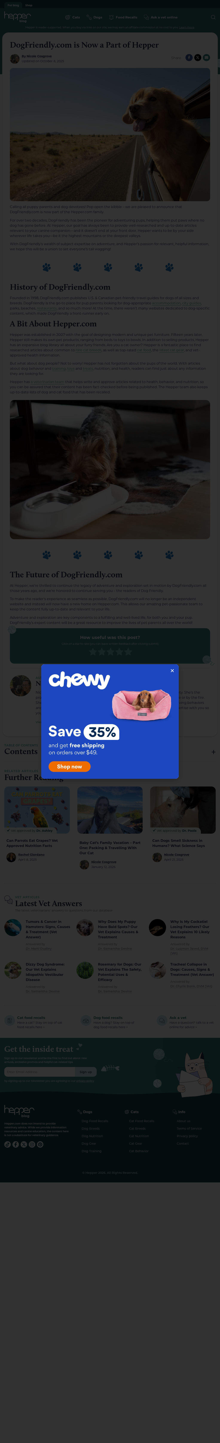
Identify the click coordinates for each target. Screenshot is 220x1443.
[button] (172, 671)
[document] (110, 721)
